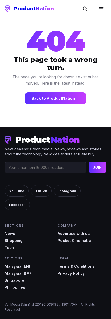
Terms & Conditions (76, 266)
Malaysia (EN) (17, 266)
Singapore (14, 280)
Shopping (14, 240)
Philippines (15, 287)
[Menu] (101, 8)
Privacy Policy (71, 273)
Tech (9, 247)
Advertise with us (74, 233)
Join (97, 167)
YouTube (16, 191)
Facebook (17, 204)
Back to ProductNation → (55, 98)
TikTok (41, 191)
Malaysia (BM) (18, 273)
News (10, 233)
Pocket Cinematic (74, 240)
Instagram (67, 191)
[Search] (85, 8)
